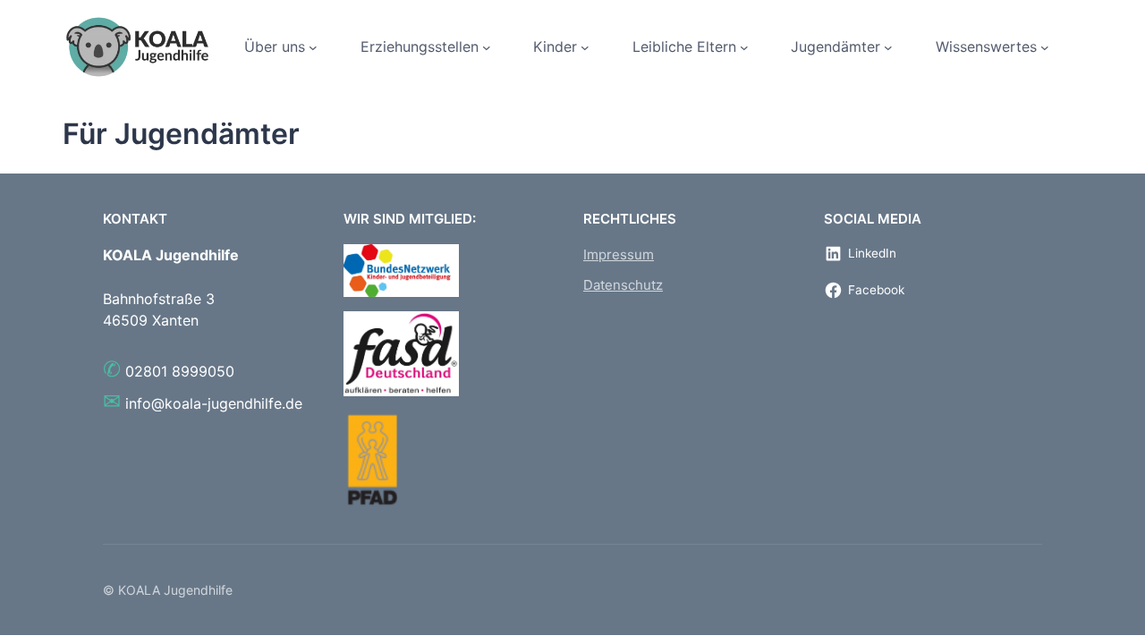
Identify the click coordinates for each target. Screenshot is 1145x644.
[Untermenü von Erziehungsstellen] (486, 47)
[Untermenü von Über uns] (313, 47)
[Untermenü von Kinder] (585, 47)
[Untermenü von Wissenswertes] (1044, 47)
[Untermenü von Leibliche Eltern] (744, 47)
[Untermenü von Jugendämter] (888, 47)
